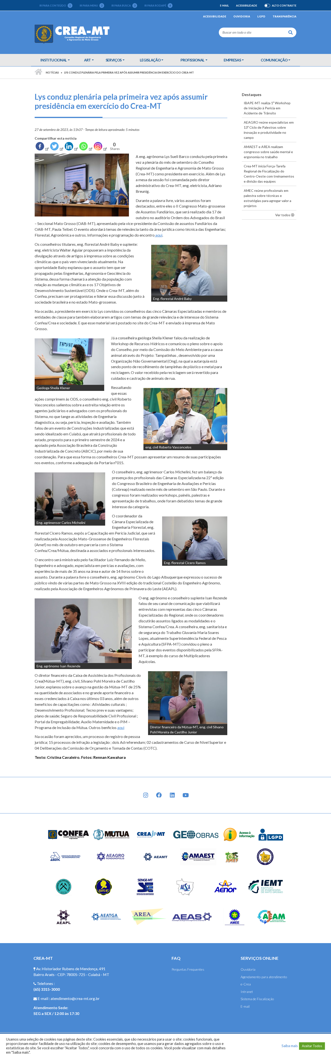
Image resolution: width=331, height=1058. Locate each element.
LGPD (261, 16)
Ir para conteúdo (55, 5)
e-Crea (246, 984)
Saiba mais (290, 1046)
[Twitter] (56, 147)
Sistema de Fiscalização (257, 999)
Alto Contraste (284, 5)
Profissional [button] (193, 60)
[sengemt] (145, 886)
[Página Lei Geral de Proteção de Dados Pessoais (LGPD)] (271, 834)
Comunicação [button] (274, 60)
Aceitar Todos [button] (312, 1046)
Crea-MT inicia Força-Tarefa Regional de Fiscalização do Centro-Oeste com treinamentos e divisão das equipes (269, 173)
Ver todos (285, 215)
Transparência (284, 16)
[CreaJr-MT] (151, 834)
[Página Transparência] (239, 834)
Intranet (247, 992)
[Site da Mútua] (111, 834)
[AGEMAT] (266, 856)
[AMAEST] (198, 856)
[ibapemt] (104, 886)
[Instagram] (100, 147)
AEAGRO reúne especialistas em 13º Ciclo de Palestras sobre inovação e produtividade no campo (269, 130)
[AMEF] (232, 856)
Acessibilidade (246, 5)
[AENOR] (225, 886)
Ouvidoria (241, 16)
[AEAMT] (155, 856)
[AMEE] (235, 916)
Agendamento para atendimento (264, 977)
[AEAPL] (64, 916)
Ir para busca (123, 5)
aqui (158, 235)
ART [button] (87, 60)
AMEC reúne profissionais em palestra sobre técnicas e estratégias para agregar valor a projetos (267, 198)
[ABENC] (65, 856)
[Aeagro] (110, 856)
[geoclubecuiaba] (64, 886)
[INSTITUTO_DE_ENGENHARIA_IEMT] (266, 886)
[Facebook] (42, 147)
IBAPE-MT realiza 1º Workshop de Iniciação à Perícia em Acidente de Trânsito (267, 108)
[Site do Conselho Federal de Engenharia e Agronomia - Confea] (68, 834)
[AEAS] (192, 916)
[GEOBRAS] (196, 834)
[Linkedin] (71, 147)
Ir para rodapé (157, 5)
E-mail (224, 5)
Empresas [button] (232, 60)
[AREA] (149, 916)
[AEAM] (271, 916)
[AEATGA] (106, 916)
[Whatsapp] (85, 147)
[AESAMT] (185, 886)
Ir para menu (91, 5)
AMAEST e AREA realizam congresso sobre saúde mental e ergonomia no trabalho (268, 152)
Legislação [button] (150, 60)
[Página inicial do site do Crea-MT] (73, 34)
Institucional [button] (53, 60)
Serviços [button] (114, 60)
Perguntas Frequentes (188, 969)
